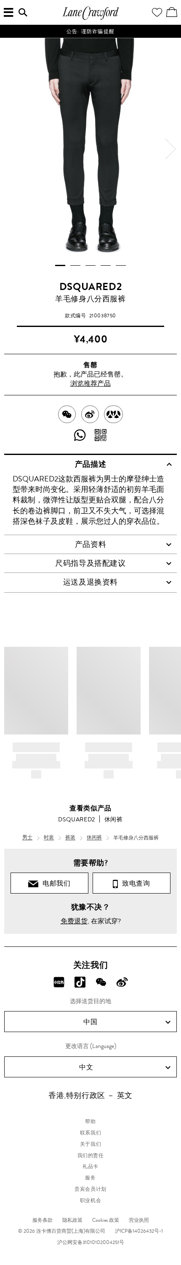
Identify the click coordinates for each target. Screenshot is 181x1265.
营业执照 (139, 1220)
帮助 (90, 1121)
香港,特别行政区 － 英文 (90, 1095)
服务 (90, 1177)
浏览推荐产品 (90, 383)
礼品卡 (90, 1166)
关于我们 (90, 1144)
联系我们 (90, 1133)
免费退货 (74, 921)
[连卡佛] (90, 19)
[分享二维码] (101, 435)
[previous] (10, 149)
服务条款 (42, 1220)
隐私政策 (72, 1220)
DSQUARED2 (90, 287)
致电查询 (134, 883)
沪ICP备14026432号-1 (139, 1231)
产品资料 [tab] (90, 544)
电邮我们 (55, 883)
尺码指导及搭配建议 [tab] (90, 563)
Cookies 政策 (105, 1220)
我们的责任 (90, 1155)
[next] (170, 149)
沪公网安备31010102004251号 (90, 1242)
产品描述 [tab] (90, 464)
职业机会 (90, 1200)
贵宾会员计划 (90, 1189)
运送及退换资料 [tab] (90, 582)
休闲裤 (113, 819)
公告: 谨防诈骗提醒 (90, 31)
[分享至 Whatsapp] (80, 435)
